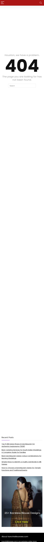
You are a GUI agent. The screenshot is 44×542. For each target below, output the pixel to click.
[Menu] (2, 3)
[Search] (40, 3)
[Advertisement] (22, 29)
